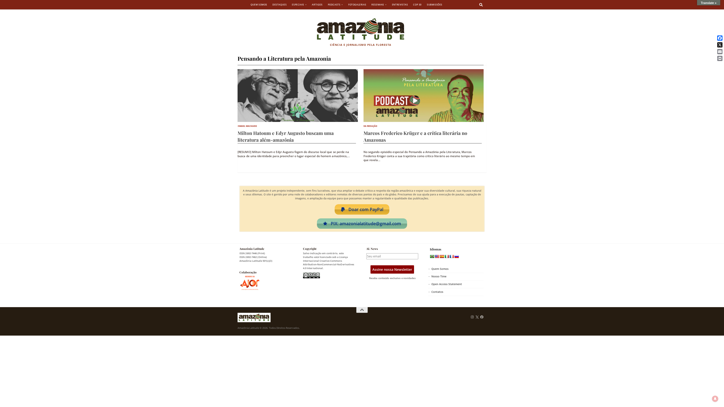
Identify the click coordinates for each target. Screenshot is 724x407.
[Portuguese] (432, 257)
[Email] (719, 51)
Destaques (279, 4)
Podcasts (334, 4)
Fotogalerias (357, 4)
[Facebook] (719, 38)
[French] (451, 257)
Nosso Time (438, 276)
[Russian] (456, 257)
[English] (437, 257)
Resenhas (377, 4)
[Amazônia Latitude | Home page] (361, 29)
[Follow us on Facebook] (482, 317)
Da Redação (370, 126)
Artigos (317, 4)
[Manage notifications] (715, 399)
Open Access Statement (446, 284)
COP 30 (417, 4)
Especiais (298, 4)
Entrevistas (400, 4)
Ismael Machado (247, 126)
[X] (719, 44)
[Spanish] (442, 257)
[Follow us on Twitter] (477, 317)
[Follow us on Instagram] (472, 317)
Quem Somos (259, 4)
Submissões (434, 4)
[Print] (719, 58)
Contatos (437, 292)
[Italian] (447, 257)
